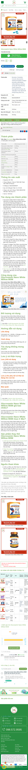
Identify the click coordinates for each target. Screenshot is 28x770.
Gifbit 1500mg (7, 604)
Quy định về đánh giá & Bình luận (8, 739)
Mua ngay (21, 66)
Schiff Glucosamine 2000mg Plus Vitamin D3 (14, 440)
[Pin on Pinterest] (24, 131)
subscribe (19, 718)
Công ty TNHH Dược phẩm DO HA (22, 604)
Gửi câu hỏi (23, 668)
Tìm (25, 651)
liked (6, 718)
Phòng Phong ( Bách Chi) (18, 92)
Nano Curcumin (7, 269)
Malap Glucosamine (8, 449)
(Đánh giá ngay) (20, 69)
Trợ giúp (2, 748)
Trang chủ (5, 10)
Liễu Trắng (7, 149)
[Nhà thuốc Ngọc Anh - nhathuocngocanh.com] (14, 2)
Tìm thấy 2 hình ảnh (7, 496)
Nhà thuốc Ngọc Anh (18, 766)
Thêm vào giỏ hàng (9, 66)
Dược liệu (17, 748)
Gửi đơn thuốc (4, 746)
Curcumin (14, 79)
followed (19, 720)
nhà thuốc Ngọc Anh (15, 412)
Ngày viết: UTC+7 (11, 124)
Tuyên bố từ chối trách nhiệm (9, 566)
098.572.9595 (14, 730)
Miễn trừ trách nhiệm (5, 738)
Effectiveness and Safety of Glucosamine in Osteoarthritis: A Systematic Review (14, 470)
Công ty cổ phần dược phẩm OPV (21, 591)
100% (25, 639)
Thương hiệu (17, 749)
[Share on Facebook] (21, 131)
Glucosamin (10, 139)
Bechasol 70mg (7, 611)
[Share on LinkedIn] (26, 131)
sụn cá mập (10, 450)
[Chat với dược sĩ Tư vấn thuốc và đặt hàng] (8, 57)
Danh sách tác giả (4, 751)
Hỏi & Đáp (10, 120)
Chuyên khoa (3, 749)
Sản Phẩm (11, 10)
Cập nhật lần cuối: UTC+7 (13, 123)
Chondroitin (20, 77)
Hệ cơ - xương (18, 10)
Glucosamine (20, 79)
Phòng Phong (4, 162)
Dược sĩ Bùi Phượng (7, 127)
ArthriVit (7, 591)
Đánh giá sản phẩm (14, 647)
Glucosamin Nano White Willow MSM (8, 583)
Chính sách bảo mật (5, 735)
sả (12, 177)
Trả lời (5, 682)
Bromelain (14, 77)
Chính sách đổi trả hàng (6, 736)
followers (7, 720)
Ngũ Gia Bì (23, 90)
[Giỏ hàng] (25, 2)
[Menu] (2, 2)
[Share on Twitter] (22, 131)
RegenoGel (8, 597)
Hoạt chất (17, 751)
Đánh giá (18, 120)
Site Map (3, 741)
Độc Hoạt (3, 156)
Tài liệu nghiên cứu (19, 746)
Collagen (8, 166)
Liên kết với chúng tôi (7, 716)
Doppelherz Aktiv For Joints (8, 618)
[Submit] (2, 5)
